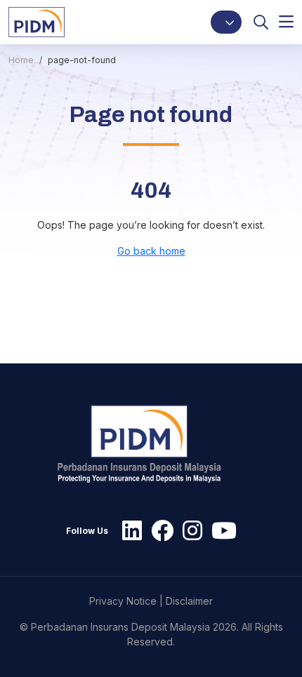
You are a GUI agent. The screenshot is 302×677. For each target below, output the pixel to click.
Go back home (151, 251)
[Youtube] (220, 531)
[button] (226, 22)
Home (21, 60)
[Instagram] (189, 531)
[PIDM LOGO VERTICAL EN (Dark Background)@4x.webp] (146, 444)
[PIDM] (36, 21)
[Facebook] (158, 531)
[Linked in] (128, 531)
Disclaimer (189, 601)
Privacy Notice (123, 601)
